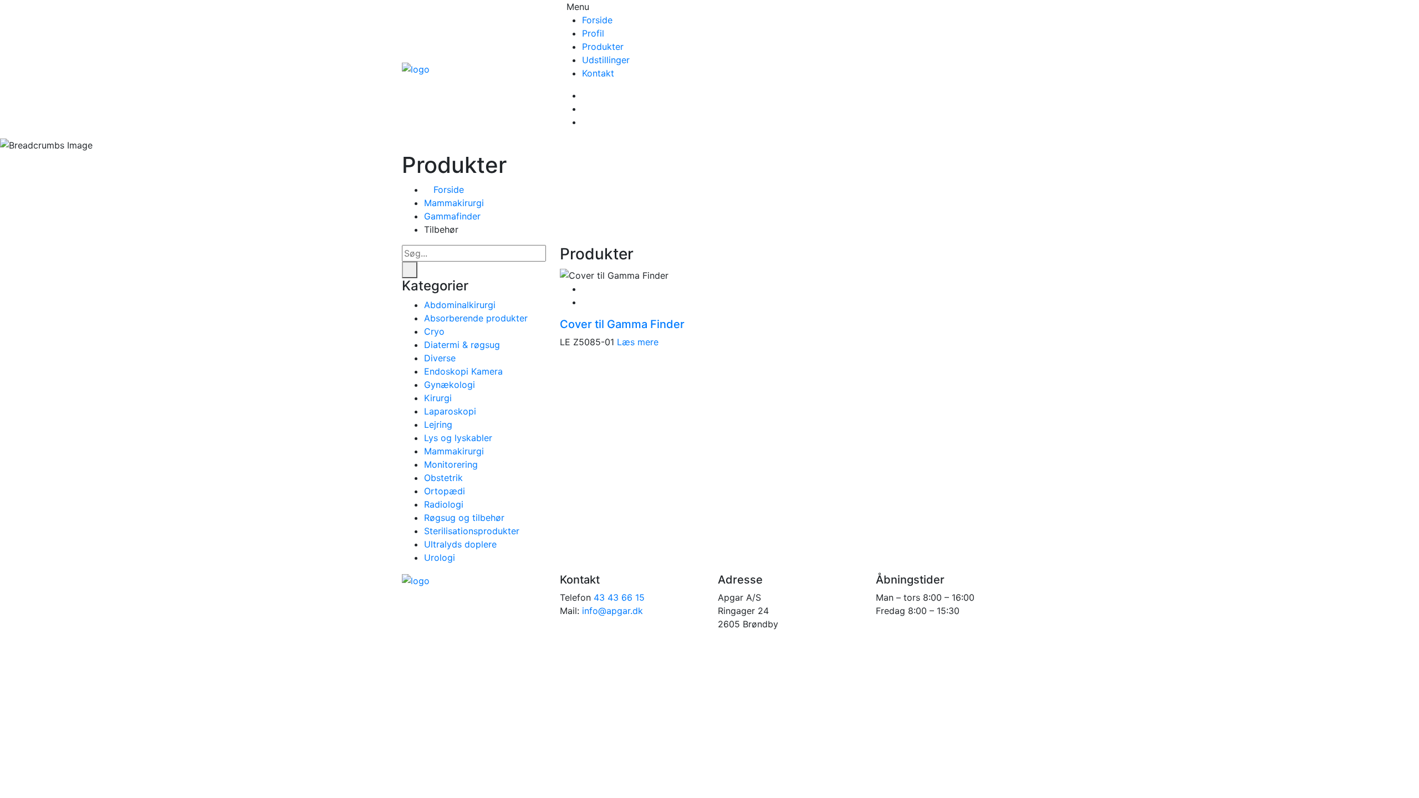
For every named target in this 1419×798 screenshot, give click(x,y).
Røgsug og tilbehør (464, 517)
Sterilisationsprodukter (471, 530)
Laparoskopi (450, 411)
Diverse (440, 358)
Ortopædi (444, 491)
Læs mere (638, 341)
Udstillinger (606, 59)
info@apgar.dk (612, 610)
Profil (593, 33)
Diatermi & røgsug (462, 344)
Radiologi (443, 504)
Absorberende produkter (476, 318)
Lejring (438, 424)
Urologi (439, 557)
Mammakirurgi (454, 202)
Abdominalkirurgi (460, 304)
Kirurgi (438, 397)
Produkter (603, 46)
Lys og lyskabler (458, 437)
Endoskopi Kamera (463, 371)
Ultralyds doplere (460, 544)
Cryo (434, 331)
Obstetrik (443, 477)
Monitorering (451, 464)
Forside (597, 19)
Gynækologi (449, 384)
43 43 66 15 (619, 597)
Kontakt (598, 73)
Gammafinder (452, 216)
